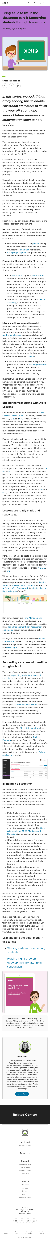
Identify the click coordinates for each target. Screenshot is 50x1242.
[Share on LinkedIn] (18, 85)
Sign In (30, 3)
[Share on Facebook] (4, 85)
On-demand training (25, 1171)
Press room (25, 1194)
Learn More (22, 1094)
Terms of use (18, 1233)
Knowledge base (25, 1164)
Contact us (25, 1174)
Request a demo (25, 1145)
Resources (25, 1153)
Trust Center (41, 1233)
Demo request (39, 3)
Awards (25, 1188)
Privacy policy (6, 1233)
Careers (25, 1191)
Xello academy (25, 1168)
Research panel (25, 1197)
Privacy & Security (28, 1233)
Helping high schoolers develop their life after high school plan (24, 962)
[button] (47, 3)
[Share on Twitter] (11, 85)
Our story (25, 1185)
